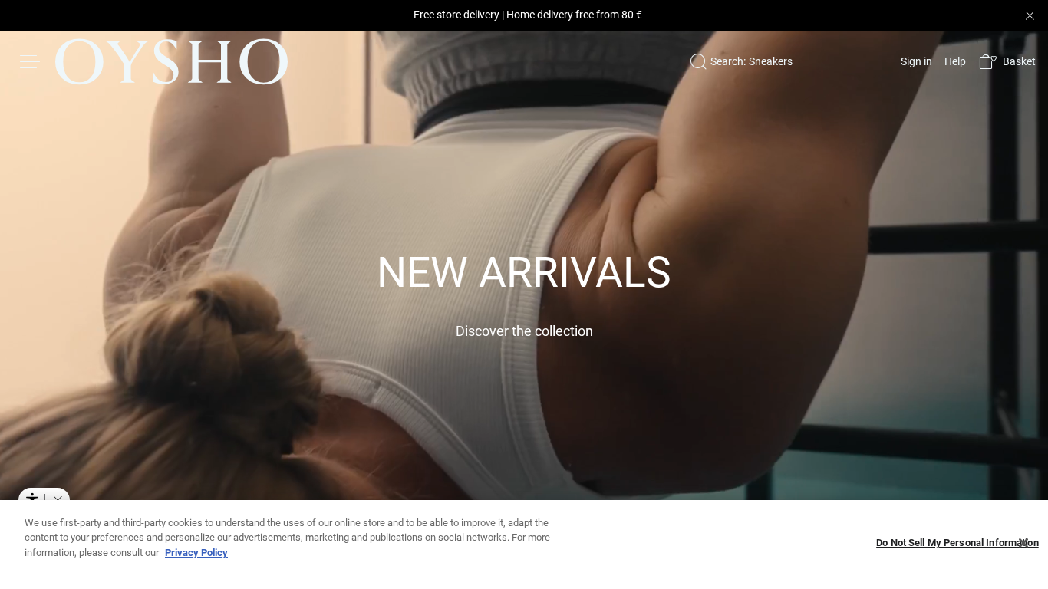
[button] (1007, 61)
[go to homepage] (171, 61)
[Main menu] (30, 61)
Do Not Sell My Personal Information (957, 543)
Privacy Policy (196, 552)
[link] (915, 61)
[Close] (1023, 543)
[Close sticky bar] (1029, 15)
